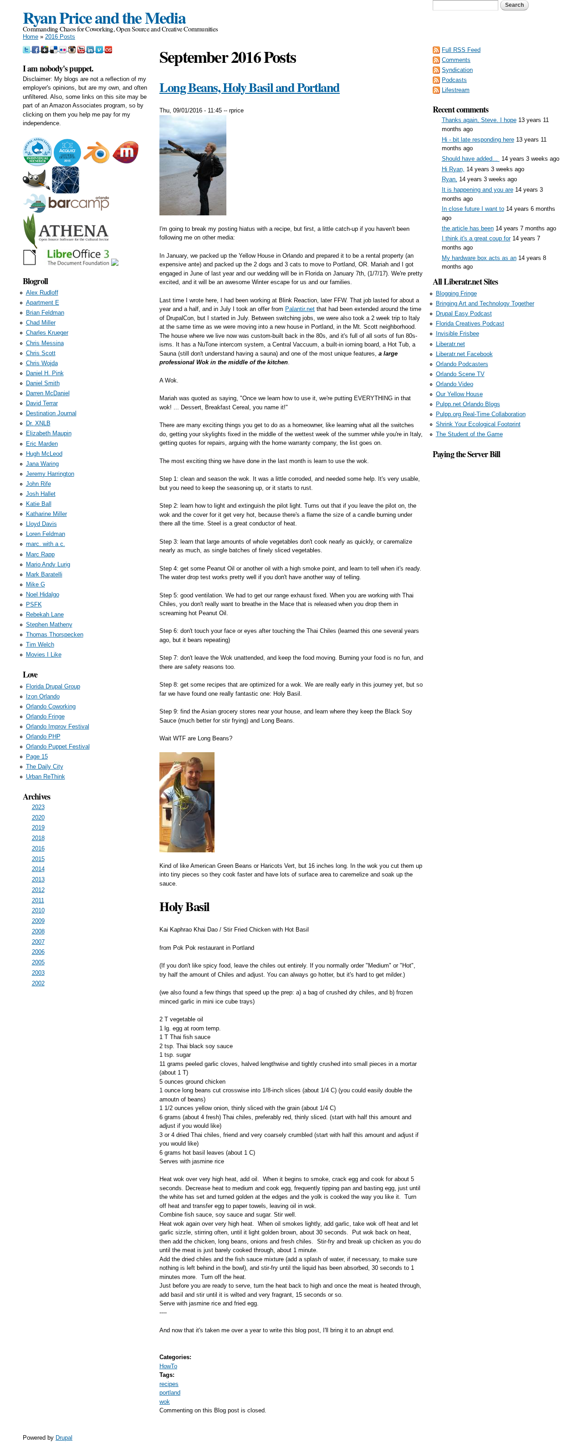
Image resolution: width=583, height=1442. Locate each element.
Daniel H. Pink (45, 373)
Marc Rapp (40, 554)
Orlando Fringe (45, 716)
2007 (38, 941)
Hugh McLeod (44, 453)
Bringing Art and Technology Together (485, 303)
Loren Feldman (45, 533)
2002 (38, 983)
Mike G (35, 584)
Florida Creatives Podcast (470, 323)
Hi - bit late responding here (478, 139)
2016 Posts (60, 36)
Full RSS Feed (461, 49)
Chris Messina (45, 343)
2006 (38, 951)
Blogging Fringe (456, 293)
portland (169, 1392)
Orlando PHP (43, 736)
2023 (38, 807)
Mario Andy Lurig (48, 564)
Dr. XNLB (38, 423)
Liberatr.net (450, 344)
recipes (169, 1384)
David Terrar (42, 403)
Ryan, (449, 179)
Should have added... (471, 158)
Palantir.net (300, 309)
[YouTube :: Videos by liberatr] (82, 48)
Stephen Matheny (49, 624)
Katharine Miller (46, 513)
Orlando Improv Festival (57, 726)
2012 (38, 890)
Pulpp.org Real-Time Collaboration (481, 414)
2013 (38, 879)
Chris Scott (41, 353)
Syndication (457, 69)
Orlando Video (454, 384)
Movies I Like (43, 654)
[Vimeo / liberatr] (100, 48)
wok (164, 1401)
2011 (38, 900)
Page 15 (37, 756)
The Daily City (44, 766)
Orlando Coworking (51, 706)
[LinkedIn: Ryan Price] (91, 48)
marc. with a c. (45, 543)
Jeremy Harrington (50, 473)
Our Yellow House (459, 394)
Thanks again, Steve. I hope (479, 120)
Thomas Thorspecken (54, 634)
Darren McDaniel (48, 393)
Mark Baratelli (44, 574)
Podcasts (454, 79)
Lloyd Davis (41, 523)
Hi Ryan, (453, 169)
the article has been (468, 228)
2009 (38, 920)
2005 (38, 962)
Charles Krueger (47, 332)
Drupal (64, 1437)
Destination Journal (51, 413)
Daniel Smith (43, 383)
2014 (38, 869)
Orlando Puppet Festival (58, 746)
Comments (456, 59)
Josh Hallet (41, 493)
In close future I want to (473, 208)
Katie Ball (38, 503)
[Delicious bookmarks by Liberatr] (54, 48)
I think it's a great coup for (476, 238)
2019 (38, 827)
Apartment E (42, 302)
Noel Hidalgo (42, 594)
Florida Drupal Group (53, 686)
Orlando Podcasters (462, 364)
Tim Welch (40, 644)
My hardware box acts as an (479, 258)
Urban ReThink (45, 776)
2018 (38, 838)
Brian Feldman (45, 312)
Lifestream (456, 90)
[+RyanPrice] (45, 48)
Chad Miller (41, 322)
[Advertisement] (496, 597)
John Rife (38, 483)
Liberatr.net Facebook (464, 354)
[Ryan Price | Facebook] (36, 48)
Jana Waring (42, 463)
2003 (38, 972)
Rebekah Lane (45, 614)
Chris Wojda (42, 363)
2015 (38, 859)
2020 (38, 817)
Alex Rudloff (42, 292)
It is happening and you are (477, 189)
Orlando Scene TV (460, 374)
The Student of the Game (469, 434)
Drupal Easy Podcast (464, 313)
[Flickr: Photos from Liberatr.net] (63, 48)
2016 (38, 848)
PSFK (34, 604)
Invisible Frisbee (457, 333)
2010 (38, 910)
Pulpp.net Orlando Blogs (468, 404)
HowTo (168, 1366)
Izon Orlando (43, 696)
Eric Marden (42, 443)
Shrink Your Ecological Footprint (478, 424)
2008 (38, 931)
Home (30, 36)
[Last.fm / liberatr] (108, 48)
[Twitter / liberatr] (27, 48)
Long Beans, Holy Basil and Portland (249, 87)
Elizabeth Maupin (49, 433)
